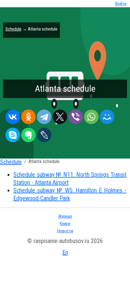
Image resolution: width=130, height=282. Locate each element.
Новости (65, 231)
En (65, 252)
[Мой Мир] (107, 115)
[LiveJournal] (44, 133)
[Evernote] (28, 133)
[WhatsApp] (91, 115)
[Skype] (12, 133)
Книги (65, 223)
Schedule (13, 29)
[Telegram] (44, 115)
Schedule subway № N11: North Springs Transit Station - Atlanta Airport (69, 178)
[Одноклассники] (28, 115)
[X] (60, 115)
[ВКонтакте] (12, 115)
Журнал (65, 216)
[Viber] (75, 115)
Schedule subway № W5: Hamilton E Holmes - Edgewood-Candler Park (69, 194)
